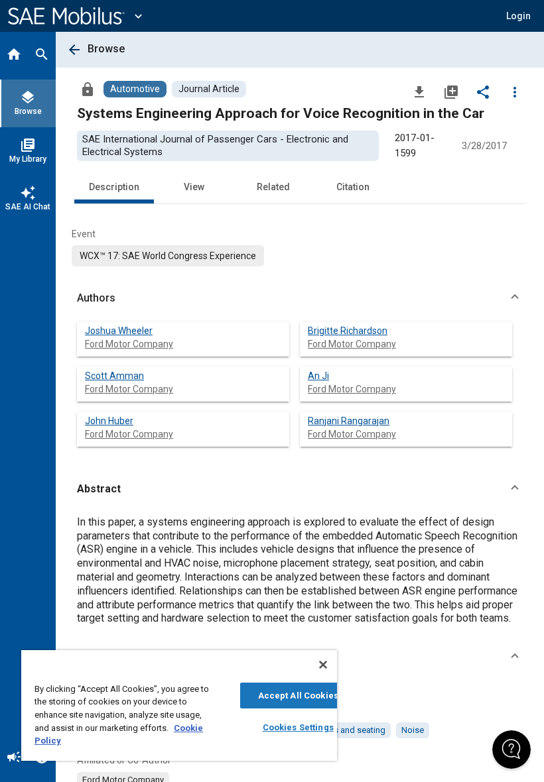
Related (273, 187)
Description (114, 187)
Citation (353, 187)
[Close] (323, 665)
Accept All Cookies (298, 695)
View (194, 187)
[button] (299, 298)
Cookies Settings (298, 727)
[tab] (14, 56)
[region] (179, 705)
